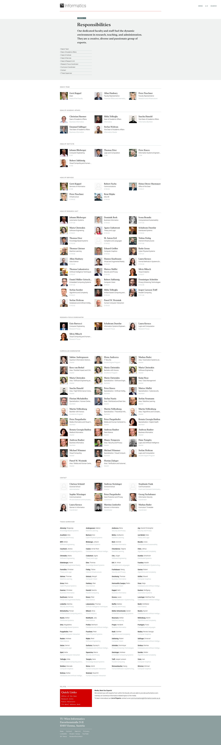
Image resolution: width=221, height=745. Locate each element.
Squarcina (89, 652)
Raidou (140, 632)
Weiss (88, 666)
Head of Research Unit (68, 61)
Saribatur (89, 645)
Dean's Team (65, 49)
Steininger (115, 652)
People (81, 18)
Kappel (114, 590)
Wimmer (141, 666)
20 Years (63, 736)
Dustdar (140, 556)
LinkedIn (63, 734)
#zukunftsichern (75, 736)
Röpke (88, 638)
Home (61, 731)
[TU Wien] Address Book (70, 704)
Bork (113, 542)
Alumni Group (74, 734)
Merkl (140, 604)
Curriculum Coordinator (68, 67)
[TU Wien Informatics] (75, 6)
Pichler (88, 625)
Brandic (140, 542)
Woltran (62, 673)
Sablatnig (115, 638)
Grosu (62, 583)
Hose (139, 583)
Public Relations (68, 701)
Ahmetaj (63, 528)
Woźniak (89, 673)
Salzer (62, 645)
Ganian (140, 569)
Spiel (62, 652)
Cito (113, 556)
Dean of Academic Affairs (68, 52)
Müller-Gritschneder (119, 611)
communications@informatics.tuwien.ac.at (145, 698)
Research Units (67, 699)
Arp (139, 528)
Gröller (140, 576)
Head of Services (66, 58)
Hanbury (89, 583)
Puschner (89, 632)
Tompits (89, 659)
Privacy (86, 731)
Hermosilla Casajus (118, 583)
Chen (139, 549)
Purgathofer (64, 632)
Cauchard (63, 549)
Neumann (115, 618)
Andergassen (90, 528)
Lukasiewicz (90, 604)
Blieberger (89, 542)
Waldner (63, 666)
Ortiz (61, 625)
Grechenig (115, 576)
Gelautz (88, 576)
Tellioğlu (63, 659)
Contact (63, 70)
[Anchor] (70, 87)
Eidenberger (64, 562)
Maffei (114, 604)
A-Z (206, 6)
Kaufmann (63, 597)
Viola (139, 659)
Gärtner (62, 576)
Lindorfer (63, 604)
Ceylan (88, 549)
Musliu (140, 611)
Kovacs (114, 597)
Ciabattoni (89, 556)
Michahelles (64, 611)
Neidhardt (89, 618)
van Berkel (141, 535)
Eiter (87, 562)
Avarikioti (63, 535)
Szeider (140, 652)
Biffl (61, 542)
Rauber (62, 638)
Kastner (140, 590)
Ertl (113, 562)
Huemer (63, 590)
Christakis (63, 556)
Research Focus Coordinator (69, 64)
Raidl (113, 632)
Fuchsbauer (116, 569)
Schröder (115, 645)
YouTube (85, 734)
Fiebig (88, 569)
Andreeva (115, 528)
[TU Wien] (62, 6)
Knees (88, 597)
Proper (114, 625)
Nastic (62, 618)
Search (214, 6)
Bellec (114, 535)
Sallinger (141, 638)
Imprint (78, 731)
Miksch (88, 611)
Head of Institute (66, 55)
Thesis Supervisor (66, 73)
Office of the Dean (69, 696)
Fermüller (63, 569)
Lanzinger (141, 597)
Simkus (140, 645)
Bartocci (89, 535)
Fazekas (140, 562)
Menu (200, 6)
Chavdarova (116, 549)
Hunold (88, 590)
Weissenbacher (117, 666)
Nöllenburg (141, 618)
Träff (113, 659)
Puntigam (141, 625)
